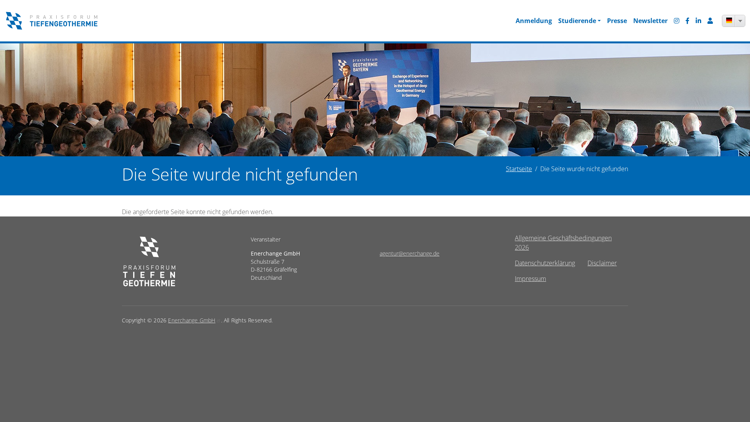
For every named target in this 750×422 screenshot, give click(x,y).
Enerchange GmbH (191, 320)
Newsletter (650, 20)
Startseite (519, 169)
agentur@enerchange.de (409, 253)
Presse (617, 20)
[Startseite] (51, 20)
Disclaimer (602, 263)
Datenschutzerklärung (545, 263)
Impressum (530, 278)
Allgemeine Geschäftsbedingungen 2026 (563, 243)
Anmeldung (534, 20)
